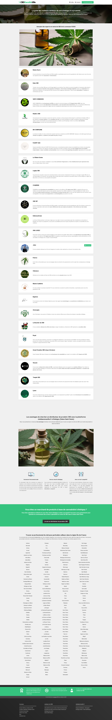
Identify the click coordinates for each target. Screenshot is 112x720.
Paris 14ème (65, 619)
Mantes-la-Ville (46, 665)
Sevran (84, 598)
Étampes (47, 543)
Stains (84, 605)
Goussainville (46, 579)
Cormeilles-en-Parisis (27, 648)
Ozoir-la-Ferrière (65, 600)
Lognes (46, 650)
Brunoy (27, 591)
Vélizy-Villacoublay (84, 629)
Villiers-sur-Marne (84, 657)
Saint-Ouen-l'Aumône (84, 579)
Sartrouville (84, 588)
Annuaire (21, 707)
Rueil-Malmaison (84, 552)
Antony (27, 548)
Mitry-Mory (65, 545)
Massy (46, 667)
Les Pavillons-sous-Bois (47, 636)
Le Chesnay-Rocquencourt (46, 610)
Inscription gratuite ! (88, 2)
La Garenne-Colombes (46, 600)
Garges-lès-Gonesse (46, 567)
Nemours (65, 574)
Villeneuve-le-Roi (84, 643)
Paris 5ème (65, 646)
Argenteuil (28, 552)
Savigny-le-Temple (84, 591)
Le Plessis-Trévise (46, 622)
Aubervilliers (27, 560)
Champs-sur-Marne (28, 605)
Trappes (84, 619)
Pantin (65, 605)
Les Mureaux (46, 634)
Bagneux (28, 564)
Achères (28, 543)
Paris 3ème (65, 641)
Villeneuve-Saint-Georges (84, 646)
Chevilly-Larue (28, 624)
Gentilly (46, 571)
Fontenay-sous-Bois (46, 555)
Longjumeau (46, 653)
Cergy (28, 600)
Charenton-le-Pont (28, 607)
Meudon (65, 543)
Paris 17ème (65, 626)
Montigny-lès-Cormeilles (65, 560)
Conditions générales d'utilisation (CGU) (26, 709)
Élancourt (28, 669)
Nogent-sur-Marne (65, 583)
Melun (46, 674)
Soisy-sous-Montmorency (84, 603)
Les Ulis (46, 638)
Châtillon (28, 612)
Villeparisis (84, 648)
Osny (65, 598)
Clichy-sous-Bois (27, 636)
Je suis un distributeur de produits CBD (56, 521)
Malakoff (46, 660)
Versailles (84, 631)
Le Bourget (46, 607)
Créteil (27, 655)
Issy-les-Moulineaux (46, 588)
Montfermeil (65, 552)
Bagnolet (28, 567)
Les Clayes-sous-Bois (46, 629)
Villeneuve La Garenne (84, 641)
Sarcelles (84, 586)
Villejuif (84, 636)
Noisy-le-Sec (65, 591)
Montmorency (65, 562)
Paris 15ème (65, 622)
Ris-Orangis (84, 543)
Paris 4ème (65, 643)
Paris (65, 607)
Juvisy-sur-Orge (46, 595)
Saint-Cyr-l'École (84, 557)
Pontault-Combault (65, 665)
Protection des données (23, 711)
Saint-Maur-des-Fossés (84, 574)
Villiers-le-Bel (84, 655)
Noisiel (65, 586)
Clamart (27, 631)
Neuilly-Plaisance (65, 576)
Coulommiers (28, 650)
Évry (47, 548)
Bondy (28, 576)
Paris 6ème (65, 648)
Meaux (46, 672)
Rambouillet (65, 674)
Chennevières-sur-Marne (28, 622)
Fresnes (46, 560)
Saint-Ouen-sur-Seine (84, 581)
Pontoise (65, 667)
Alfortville (28, 545)
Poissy (65, 662)
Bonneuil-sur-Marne (28, 579)
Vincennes (84, 660)
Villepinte (84, 650)
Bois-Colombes (28, 571)
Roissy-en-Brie (84, 545)
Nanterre (65, 571)
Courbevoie (27, 653)
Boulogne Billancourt (28, 581)
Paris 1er (65, 634)
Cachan (27, 598)
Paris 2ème (65, 638)
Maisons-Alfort (46, 655)
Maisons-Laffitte (46, 657)
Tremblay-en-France (84, 622)
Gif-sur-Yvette (47, 574)
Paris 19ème (65, 631)
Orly (65, 593)
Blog (20, 714)
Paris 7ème (65, 650)
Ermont (27, 677)
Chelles (27, 619)
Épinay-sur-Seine (27, 672)
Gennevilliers (46, 569)
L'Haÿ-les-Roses (46, 643)
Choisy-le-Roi (28, 629)
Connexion (78, 2)
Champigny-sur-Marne (27, 603)
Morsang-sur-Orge (65, 569)
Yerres (84, 667)
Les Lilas (46, 631)
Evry (47, 545)
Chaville (27, 617)
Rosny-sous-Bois (84, 550)
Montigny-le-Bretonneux (65, 557)
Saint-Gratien (84, 569)
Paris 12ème (65, 614)
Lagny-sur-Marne (46, 603)
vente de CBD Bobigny (48, 712)
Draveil (27, 665)
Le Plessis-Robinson (46, 619)
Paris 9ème (65, 655)
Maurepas (47, 669)
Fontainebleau (47, 550)
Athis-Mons (27, 557)
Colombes (28, 638)
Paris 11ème (65, 612)
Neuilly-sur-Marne (65, 579)
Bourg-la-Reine (28, 583)
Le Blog (72, 2)
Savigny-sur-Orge (84, 593)
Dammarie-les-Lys (28, 657)
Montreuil (65, 564)
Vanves (84, 626)
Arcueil (27, 550)
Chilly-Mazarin (28, 626)
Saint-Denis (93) (84, 560)
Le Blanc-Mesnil (46, 605)
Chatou (27, 614)
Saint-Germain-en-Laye (84, 567)
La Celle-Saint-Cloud (46, 598)
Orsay (65, 595)
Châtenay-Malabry (28, 610)
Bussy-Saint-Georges (27, 595)
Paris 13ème (65, 617)
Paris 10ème (65, 610)
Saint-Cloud (84, 555)
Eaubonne (28, 667)
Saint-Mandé (84, 571)
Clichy (28, 634)
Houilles (46, 586)
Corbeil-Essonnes (28, 646)
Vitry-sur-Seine (84, 665)
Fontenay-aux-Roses (46, 552)
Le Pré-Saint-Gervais (46, 624)
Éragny (27, 674)
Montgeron (65, 555)
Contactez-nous (22, 715)
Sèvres (84, 600)
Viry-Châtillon (84, 662)
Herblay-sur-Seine (46, 583)
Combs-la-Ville (28, 641)
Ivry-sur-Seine (47, 591)
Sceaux (84, 595)
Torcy (84, 617)
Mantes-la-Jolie (46, 662)
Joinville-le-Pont (46, 593)
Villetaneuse (84, 653)
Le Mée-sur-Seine (46, 614)
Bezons (27, 569)
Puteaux (65, 672)
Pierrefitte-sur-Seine (65, 657)
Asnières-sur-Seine (28, 555)
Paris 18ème (65, 629)
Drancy (27, 662)
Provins (65, 669)
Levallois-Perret (46, 641)
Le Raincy (47, 626)
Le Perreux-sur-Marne (46, 617)
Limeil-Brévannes (46, 646)
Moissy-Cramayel (65, 548)
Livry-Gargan (46, 648)
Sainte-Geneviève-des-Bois (84, 562)
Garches (46, 564)
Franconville (46, 557)
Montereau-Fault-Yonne (65, 550)
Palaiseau (65, 603)
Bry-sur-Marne (28, 593)
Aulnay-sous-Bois (28, 562)
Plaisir (65, 660)
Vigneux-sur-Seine (84, 634)
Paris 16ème (65, 624)
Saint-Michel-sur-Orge (84, 576)
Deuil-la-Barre (28, 660)
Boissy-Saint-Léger (28, 574)
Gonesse (46, 576)
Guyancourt (46, 581)
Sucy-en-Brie (84, 607)
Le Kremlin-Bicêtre (46, 612)
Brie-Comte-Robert (28, 588)
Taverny (84, 612)
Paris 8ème (65, 653)
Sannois (84, 583)
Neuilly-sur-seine (65, 581)
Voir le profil (88, 245)
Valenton (84, 624)
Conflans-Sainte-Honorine (27, 643)
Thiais (84, 614)
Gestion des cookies (23, 712)
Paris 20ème (65, 636)
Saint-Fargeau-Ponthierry (84, 564)
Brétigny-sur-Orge (28, 586)
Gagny (46, 562)
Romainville (84, 548)
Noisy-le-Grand (65, 588)
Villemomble (84, 638)
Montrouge (65, 567)
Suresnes (84, 610)
